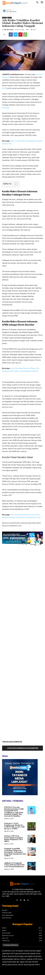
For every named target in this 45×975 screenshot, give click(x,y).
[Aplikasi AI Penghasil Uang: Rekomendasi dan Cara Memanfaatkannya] (31, 866)
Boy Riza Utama (9, 29)
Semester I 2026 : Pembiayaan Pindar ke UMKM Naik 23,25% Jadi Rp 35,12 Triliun (14, 826)
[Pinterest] (20, 34)
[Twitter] (16, 34)
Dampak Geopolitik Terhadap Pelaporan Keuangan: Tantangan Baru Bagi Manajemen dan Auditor (15, 852)
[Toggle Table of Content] (14, 184)
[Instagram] (20, 900)
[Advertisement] (22, 642)
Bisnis (9, 17)
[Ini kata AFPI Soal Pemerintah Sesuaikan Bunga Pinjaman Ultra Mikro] (31, 839)
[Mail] (24, 900)
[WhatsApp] (25, 34)
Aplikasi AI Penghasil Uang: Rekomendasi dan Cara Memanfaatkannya (14, 865)
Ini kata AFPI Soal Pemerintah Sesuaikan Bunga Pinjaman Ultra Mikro (13, 838)
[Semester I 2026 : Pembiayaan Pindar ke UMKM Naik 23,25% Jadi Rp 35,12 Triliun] (31, 826)
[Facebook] (11, 34)
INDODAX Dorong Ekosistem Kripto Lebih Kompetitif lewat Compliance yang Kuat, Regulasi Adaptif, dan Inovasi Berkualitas (14, 811)
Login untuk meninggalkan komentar (22, 748)
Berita (4, 17)
